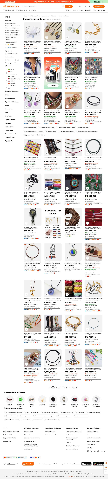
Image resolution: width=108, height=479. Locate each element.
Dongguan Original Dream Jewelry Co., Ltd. (53, 308)
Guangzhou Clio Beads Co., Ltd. (52, 52)
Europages (78, 471)
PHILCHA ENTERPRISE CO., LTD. (73, 269)
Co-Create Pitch (7, 434)
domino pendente (26, 416)
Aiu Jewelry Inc (28, 236)
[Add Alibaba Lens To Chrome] (28, 464)
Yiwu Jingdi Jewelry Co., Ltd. (31, 121)
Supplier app (47, 463)
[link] (106, 463)
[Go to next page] (76, 387)
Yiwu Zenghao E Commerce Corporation (93, 203)
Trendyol (72, 471)
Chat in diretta (70, 434)
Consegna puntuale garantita (31, 438)
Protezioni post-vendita (30, 441)
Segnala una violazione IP (72, 446)
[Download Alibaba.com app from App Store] (86, 464)
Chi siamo (6, 428)
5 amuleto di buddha (31, 127)
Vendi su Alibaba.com (92, 431)
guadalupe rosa (29, 135)
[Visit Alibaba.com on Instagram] (98, 451)
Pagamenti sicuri (28, 431)
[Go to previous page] (49, 387)
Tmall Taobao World (46, 471)
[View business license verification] (69, 476)
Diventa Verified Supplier (93, 441)
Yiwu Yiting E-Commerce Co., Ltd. (32, 168)
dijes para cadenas (84, 127)
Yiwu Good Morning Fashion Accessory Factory (53, 121)
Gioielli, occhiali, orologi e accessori (39, 16)
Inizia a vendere (91, 434)
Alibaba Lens (11, 463)
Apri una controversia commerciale (71, 438)
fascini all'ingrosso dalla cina (67, 131)
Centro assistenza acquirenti (73, 431)
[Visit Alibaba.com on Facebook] (88, 451)
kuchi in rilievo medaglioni (33, 412)
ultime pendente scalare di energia (67, 127)
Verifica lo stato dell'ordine (94, 438)
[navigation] (12, 202)
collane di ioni (41, 135)
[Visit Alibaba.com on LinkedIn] (91, 451)
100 (73, 387)
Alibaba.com (76, 463)
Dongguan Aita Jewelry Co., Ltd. (73, 52)
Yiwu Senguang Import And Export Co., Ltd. (32, 308)
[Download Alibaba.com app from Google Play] (99, 464)
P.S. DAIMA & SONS (70, 234)
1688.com (36, 471)
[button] (63, 6)
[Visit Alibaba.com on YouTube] (102, 451)
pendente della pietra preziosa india (34, 131)
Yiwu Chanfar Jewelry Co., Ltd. (52, 168)
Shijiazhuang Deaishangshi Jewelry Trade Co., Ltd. (53, 203)
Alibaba (25, 16)
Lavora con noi (7, 441)
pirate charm (27, 419)
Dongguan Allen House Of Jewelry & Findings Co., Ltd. (93, 121)
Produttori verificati (50, 431)
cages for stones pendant (82, 416)
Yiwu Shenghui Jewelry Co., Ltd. (52, 344)
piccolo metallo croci (68, 412)
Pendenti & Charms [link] (64, 16)
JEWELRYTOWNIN (90, 86)
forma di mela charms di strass (14, 412)
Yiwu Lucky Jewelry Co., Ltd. (92, 309)
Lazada (54, 471)
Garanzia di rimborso (29, 434)
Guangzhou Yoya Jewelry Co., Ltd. (73, 121)
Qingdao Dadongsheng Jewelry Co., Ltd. (93, 238)
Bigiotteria (53, 16)
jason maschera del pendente (51, 412)
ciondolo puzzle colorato (13, 419)
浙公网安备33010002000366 (81, 476)
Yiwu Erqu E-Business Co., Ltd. (72, 203)
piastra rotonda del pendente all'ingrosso (44, 416)
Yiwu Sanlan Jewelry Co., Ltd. (31, 203)
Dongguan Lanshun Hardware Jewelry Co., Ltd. (73, 167)
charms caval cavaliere (94, 412)
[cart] (85, 6)
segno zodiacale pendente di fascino (88, 131)
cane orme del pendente (65, 416)
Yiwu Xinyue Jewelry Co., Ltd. (92, 50)
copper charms (38, 419)
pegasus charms (52, 131)
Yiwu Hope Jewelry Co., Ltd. (72, 86)
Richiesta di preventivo (51, 434)
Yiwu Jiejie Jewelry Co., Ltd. (31, 86)
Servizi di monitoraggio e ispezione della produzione (31, 445)
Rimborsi (68, 442)
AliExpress (30, 471)
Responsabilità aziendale (9, 438)
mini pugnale (81, 412)
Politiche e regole (28, 449)
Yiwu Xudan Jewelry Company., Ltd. (32, 340)
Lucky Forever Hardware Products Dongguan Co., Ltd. (32, 269)
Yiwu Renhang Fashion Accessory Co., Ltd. (53, 271)
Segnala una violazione (72, 449)
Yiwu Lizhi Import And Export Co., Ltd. (73, 309)
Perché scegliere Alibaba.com (11, 431)
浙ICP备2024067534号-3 (97, 476)
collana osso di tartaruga (53, 419)
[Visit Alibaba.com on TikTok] (105, 451)
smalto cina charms (12, 416)
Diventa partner (91, 444)
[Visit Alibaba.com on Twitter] (95, 451)
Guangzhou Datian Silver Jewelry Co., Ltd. (93, 168)
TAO (67, 471)
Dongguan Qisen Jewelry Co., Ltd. (93, 274)
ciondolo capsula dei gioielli (47, 127)
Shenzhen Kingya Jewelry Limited (32, 52)
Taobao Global (61, 471)
